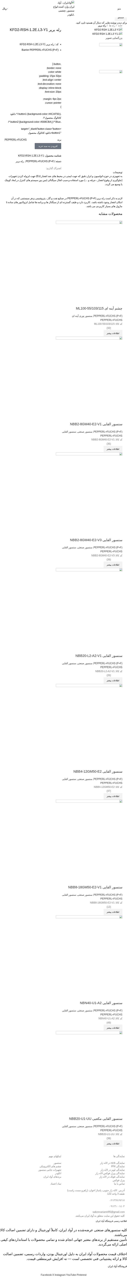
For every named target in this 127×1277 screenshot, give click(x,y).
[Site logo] (63, 8)
